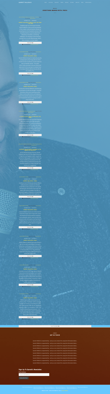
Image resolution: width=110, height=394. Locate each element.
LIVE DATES (51, 2)
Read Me (66, 2)
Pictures (72, 2)
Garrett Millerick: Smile (23, 51)
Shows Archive (88, 2)
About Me (77, 2)
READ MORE (29, 42)
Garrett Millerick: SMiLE (23, 293)
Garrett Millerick (25, 2)
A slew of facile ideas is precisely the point (27, 111)
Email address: (22, 372)
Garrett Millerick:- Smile (23, 176)
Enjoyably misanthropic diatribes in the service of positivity (30, 144)
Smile (37, 44)
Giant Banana (65, 390)
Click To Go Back (55, 326)
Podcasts (57, 2)
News (46, 2)
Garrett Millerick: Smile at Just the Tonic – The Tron (29, 17)
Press (82, 2)
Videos (61, 2)
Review (34, 44)
